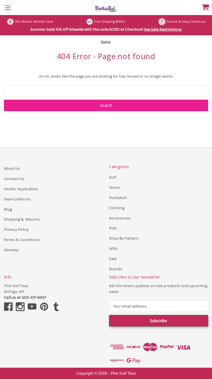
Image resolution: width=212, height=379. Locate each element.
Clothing (116, 208)
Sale (112, 258)
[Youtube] (32, 306)
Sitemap (11, 250)
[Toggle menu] (7, 7)
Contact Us (14, 178)
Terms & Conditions (22, 239)
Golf (112, 177)
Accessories (120, 218)
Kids (113, 228)
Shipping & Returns (22, 219)
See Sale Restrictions (163, 29)
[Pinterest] (44, 306)
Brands (115, 269)
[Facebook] (8, 306)
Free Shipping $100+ (109, 21)
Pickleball (118, 197)
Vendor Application (21, 189)
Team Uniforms (17, 199)
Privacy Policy (16, 229)
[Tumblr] (56, 306)
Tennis (115, 187)
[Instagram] (20, 306)
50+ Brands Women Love (34, 21)
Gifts (113, 248)
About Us (12, 168)
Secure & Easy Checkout (185, 21)
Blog (8, 209)
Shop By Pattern (124, 238)
